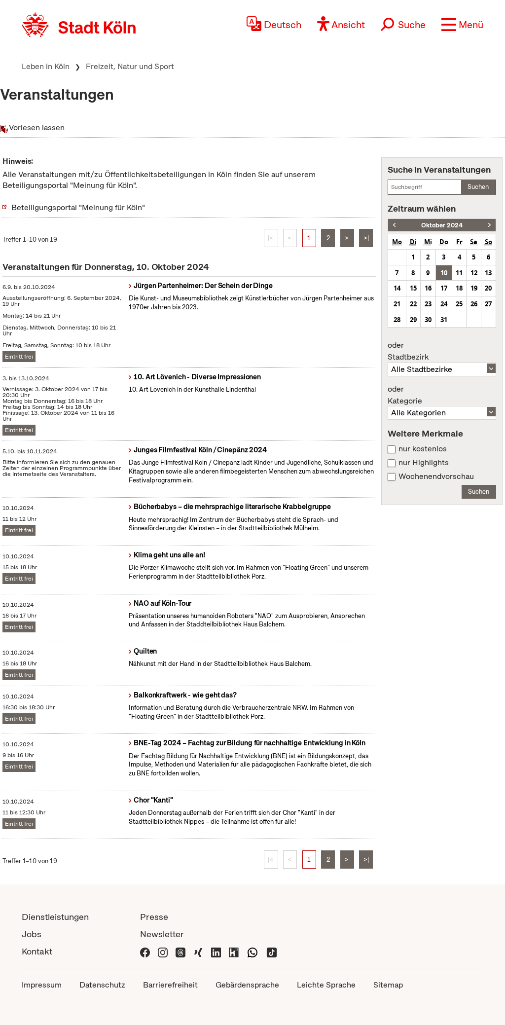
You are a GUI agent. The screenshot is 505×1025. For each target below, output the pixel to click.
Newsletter (162, 934)
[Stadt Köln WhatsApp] (252, 951)
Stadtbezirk (408, 351)
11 (459, 272)
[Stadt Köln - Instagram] (163, 951)
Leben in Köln (46, 66)
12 (473, 272)
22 (413, 303)
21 (397, 303)
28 (397, 319)
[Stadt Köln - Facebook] (145, 951)
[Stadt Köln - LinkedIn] (216, 951)
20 (488, 288)
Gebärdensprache (247, 985)
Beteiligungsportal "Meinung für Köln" (78, 207)
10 (443, 272)
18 (459, 288)
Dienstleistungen (55, 916)
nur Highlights (423, 463)
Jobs (31, 934)
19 (473, 288)
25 (459, 303)
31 (443, 319)
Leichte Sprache (326, 985)
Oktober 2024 (442, 225)
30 (428, 319)
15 (413, 288)
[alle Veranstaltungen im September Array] (394, 225)
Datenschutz (102, 985)
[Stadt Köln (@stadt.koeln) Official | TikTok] (271, 951)
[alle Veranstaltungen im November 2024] (489, 225)
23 (428, 303)
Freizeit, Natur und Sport (130, 66)
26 (473, 303)
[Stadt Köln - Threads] (180, 951)
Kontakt (37, 951)
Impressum (42, 985)
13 (488, 272)
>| (366, 238)
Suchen (478, 187)
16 (428, 288)
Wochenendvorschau (436, 476)
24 (443, 303)
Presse (154, 916)
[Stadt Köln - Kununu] (234, 951)
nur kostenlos (422, 449)
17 (443, 288)
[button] (462, 24)
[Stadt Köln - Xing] (198, 951)
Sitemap (388, 985)
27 (488, 303)
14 (397, 288)
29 (413, 319)
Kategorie (405, 395)
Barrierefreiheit (170, 985)
